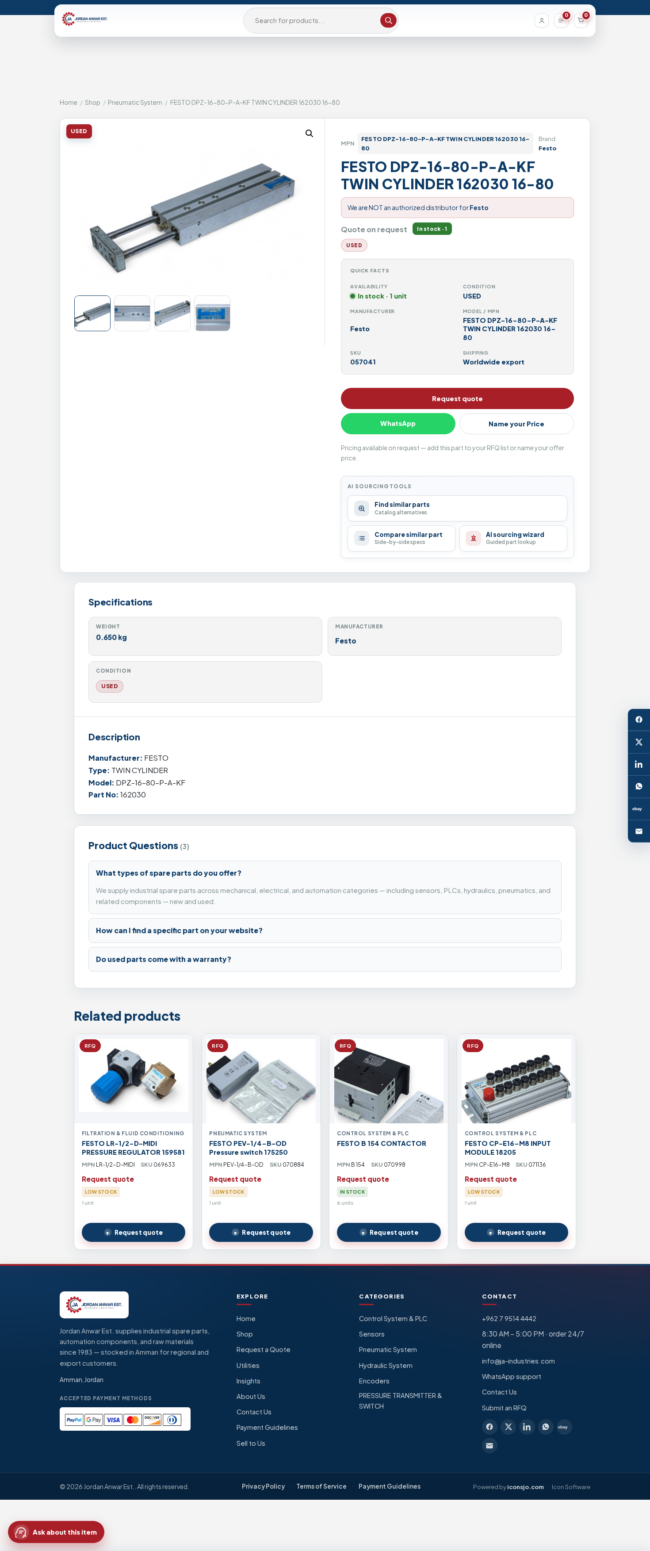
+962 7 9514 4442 (509, 1318)
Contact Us (254, 1412)
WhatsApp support (511, 1376)
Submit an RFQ (504, 1408)
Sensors (372, 1334)
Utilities (248, 1365)
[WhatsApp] (639, 787)
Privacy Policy (263, 1486)
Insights (248, 1381)
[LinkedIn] (639, 764)
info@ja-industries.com (518, 1361)
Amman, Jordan (81, 1379)
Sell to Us (251, 1443)
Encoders (374, 1381)
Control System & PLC (393, 1318)
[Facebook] (639, 719)
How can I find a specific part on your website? (179, 930)
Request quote (457, 398)
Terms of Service (321, 1486)
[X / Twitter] (639, 742)
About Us (251, 1396)
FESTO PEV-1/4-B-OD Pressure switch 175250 (248, 1147)
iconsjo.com (525, 1486)
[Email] (639, 831)
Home (68, 102)
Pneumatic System (135, 102)
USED (109, 685)
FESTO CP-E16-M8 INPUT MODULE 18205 (508, 1147)
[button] (309, 134)
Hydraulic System (386, 1365)
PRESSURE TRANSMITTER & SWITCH (400, 1400)
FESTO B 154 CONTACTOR (381, 1143)
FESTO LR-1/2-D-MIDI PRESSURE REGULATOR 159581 (133, 1147)
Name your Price (516, 424)
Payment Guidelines (267, 1427)
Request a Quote (264, 1349)
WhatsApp (398, 423)
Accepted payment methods (106, 1398)
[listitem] (489, 1427)
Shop (92, 102)
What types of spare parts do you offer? (168, 872)
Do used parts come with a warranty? (163, 959)
